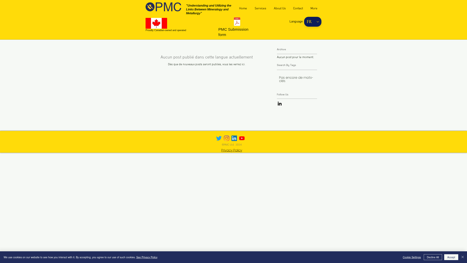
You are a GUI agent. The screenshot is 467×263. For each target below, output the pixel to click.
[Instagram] (226, 138)
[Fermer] (462, 257)
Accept (451, 257)
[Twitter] (219, 138)
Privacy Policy (231, 150)
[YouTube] (242, 138)
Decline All (433, 257)
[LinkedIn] (234, 138)
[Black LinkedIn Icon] (279, 103)
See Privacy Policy (146, 257)
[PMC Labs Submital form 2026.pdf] (237, 22)
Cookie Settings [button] (412, 257)
